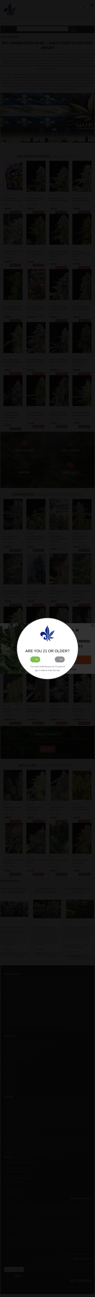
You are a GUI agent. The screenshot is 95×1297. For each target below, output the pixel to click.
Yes (36, 659)
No (61, 659)
